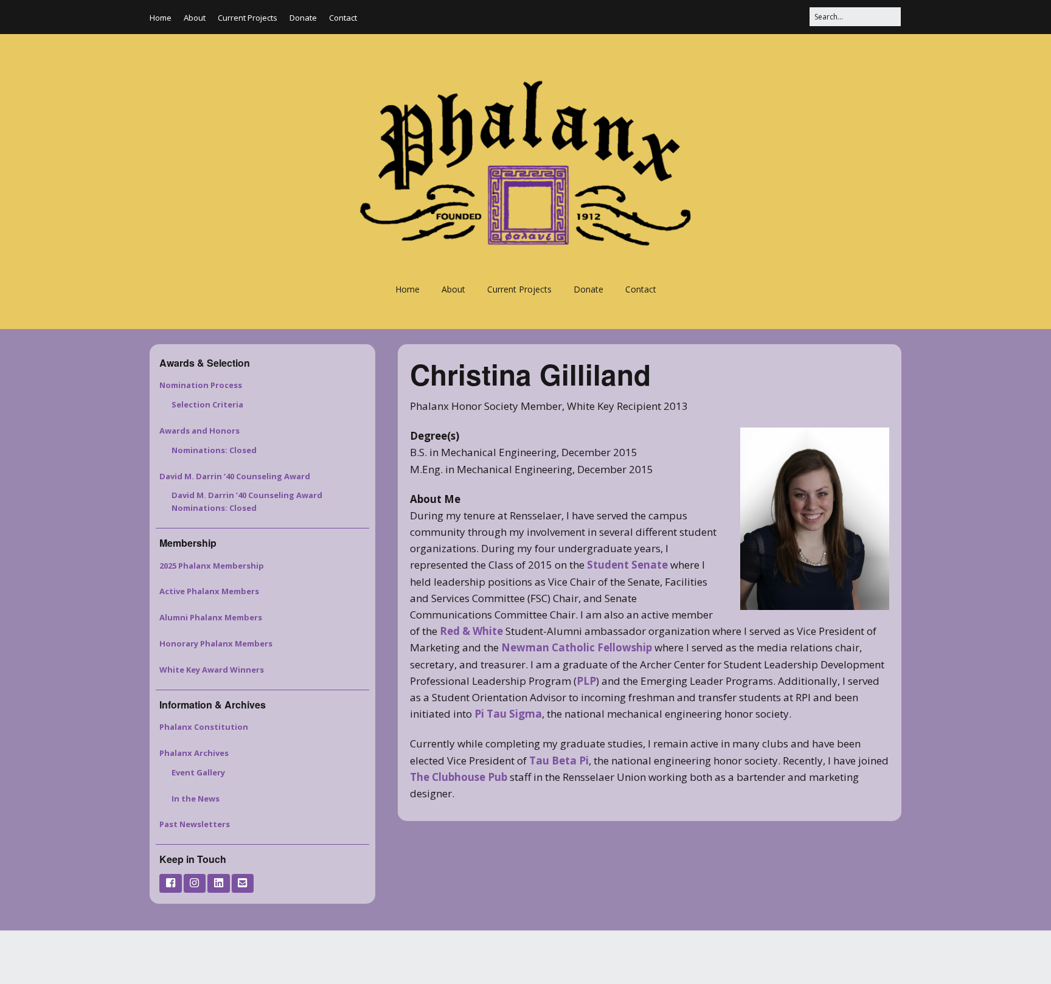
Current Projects (247, 17)
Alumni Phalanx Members (210, 617)
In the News (196, 798)
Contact (343, 17)
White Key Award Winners (211, 669)
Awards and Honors (199, 430)
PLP (586, 681)
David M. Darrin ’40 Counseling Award (234, 476)
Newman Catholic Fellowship (576, 647)
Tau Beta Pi (559, 760)
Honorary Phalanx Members (215, 643)
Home (161, 17)
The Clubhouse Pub (458, 777)
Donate (303, 17)
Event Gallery (198, 772)
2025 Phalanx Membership (211, 565)
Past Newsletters (194, 824)
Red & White (471, 631)
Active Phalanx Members (209, 591)
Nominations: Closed (214, 450)
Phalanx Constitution (203, 726)
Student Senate (627, 565)
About (195, 17)
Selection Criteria (207, 404)
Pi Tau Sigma (508, 714)
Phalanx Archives (194, 752)
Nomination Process (200, 384)
